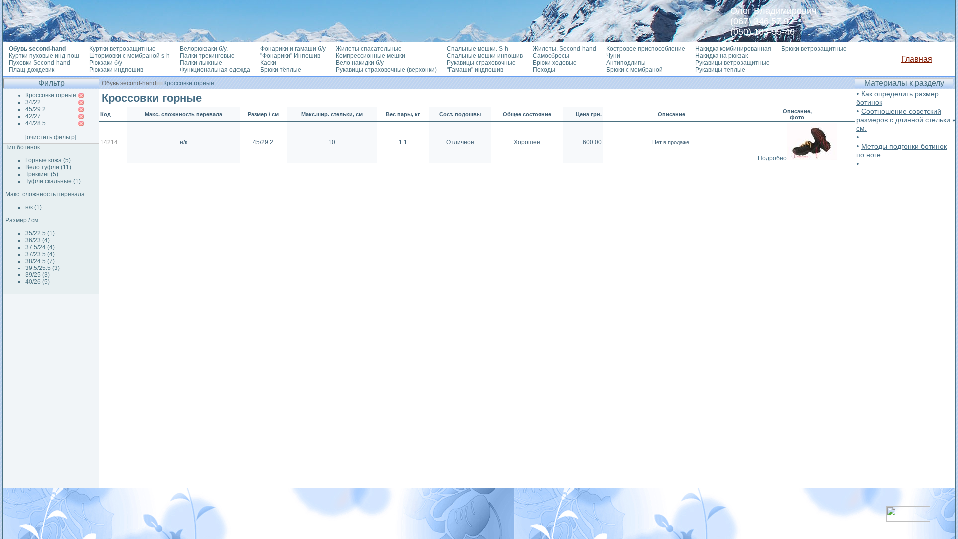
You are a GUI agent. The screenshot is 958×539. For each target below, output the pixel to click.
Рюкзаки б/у (105, 62)
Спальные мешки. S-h (477, 48)
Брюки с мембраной (634, 69)
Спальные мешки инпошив (485, 55)
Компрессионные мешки (370, 55)
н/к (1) (33, 207)
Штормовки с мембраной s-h (129, 55)
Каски (268, 62)
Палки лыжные (201, 62)
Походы (544, 69)
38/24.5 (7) (40, 261)
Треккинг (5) (41, 174)
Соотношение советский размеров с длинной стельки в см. (906, 119)
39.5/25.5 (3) (42, 268)
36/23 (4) (37, 240)
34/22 (33, 102)
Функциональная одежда (215, 69)
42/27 (33, 116)
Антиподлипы (626, 62)
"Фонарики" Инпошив (290, 55)
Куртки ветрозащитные (122, 48)
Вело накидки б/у (360, 62)
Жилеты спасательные (369, 48)
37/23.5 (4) (40, 254)
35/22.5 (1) (40, 233)
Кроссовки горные (50, 95)
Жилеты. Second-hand (564, 48)
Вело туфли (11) (48, 167)
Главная (916, 59)
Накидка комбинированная (733, 48)
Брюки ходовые (555, 62)
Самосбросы (551, 55)
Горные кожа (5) (48, 160)
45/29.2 (35, 109)
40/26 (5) (37, 281)
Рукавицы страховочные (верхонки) (386, 69)
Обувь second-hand (129, 83)
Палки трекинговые (207, 55)
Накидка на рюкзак (721, 55)
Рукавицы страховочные (481, 62)
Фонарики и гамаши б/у (293, 48)
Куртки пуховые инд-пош (44, 55)
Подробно (772, 158)
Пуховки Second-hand (39, 62)
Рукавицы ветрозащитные (732, 62)
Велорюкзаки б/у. (204, 48)
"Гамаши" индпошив (475, 69)
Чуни (613, 55)
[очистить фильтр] (50, 137)
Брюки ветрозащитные (814, 48)
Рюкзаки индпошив (116, 69)
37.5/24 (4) (40, 247)
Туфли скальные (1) (53, 181)
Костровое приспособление (645, 48)
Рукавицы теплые (720, 69)
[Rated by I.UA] (908, 519)
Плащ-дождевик (31, 69)
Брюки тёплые (280, 69)
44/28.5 (35, 123)
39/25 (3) (37, 274)
